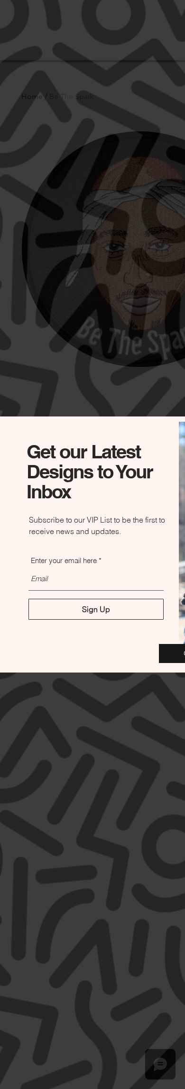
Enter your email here (64, 560)
